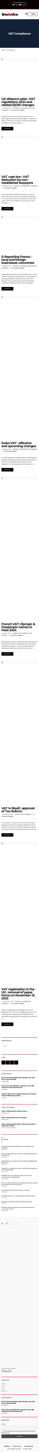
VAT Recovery (5, 1119)
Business (17, 108)
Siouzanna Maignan (18, 110)
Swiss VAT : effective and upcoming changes (18, 444)
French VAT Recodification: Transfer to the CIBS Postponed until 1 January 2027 (17, 1086)
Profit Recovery (5, 1113)
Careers (3, 1386)
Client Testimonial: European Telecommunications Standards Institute (18, 1125)
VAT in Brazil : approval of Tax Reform (17, 809)
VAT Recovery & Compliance (8, 1127)
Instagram (18, 6)
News (2, 1388)
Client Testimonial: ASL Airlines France (14, 1111)
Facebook (20, 6)
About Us (3, 1384)
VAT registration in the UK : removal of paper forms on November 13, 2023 (18, 993)
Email (3, 1424)
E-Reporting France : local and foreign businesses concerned (17, 260)
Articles (5, 1139)
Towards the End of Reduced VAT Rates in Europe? (15, 1190)
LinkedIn (16, 6)
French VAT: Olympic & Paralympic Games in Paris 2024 (18, 627)
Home (3, 50)
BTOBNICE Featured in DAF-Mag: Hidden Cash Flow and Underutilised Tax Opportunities (16, 1176)
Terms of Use (16, 1446)
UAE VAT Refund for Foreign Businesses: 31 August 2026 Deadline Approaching (18, 1094)
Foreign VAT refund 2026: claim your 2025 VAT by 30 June (16, 1201)
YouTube (22, 6)
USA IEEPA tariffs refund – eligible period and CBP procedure (18, 1196)
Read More (7, 128)
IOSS (30, 108)
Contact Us (4, 1391)
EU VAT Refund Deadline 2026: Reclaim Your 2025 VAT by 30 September (18, 1078)
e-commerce (24, 108)
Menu (33, 14)
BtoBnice (7, 1446)
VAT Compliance (33, 186)
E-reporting (30, 266)
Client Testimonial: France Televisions (14, 1117)
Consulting (23, 186)
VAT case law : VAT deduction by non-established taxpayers (17, 180)
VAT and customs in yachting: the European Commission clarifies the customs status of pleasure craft (19, 1183)
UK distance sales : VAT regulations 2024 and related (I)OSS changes (18, 102)
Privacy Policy (29, 1446)
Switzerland (23, 449)
